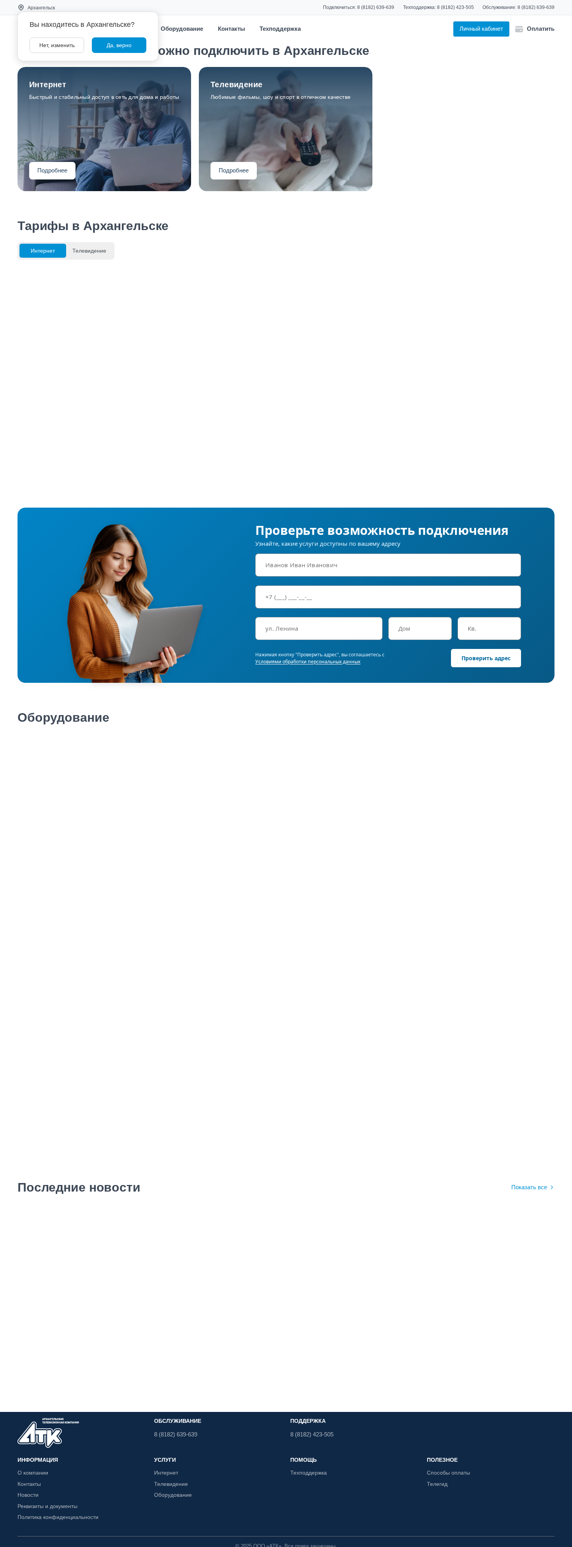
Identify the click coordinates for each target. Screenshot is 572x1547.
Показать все (529, 1187)
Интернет (166, 1473)
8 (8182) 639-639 (375, 7)
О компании (33, 1473)
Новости (28, 1495)
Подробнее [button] (52, 170)
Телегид (437, 1484)
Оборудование (182, 28)
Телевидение (171, 1484)
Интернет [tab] (43, 251)
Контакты (231, 28)
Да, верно (119, 45)
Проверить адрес (486, 658)
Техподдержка (280, 28)
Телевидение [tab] (89, 251)
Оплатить (540, 28)
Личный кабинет (481, 28)
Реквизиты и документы (47, 1506)
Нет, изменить (57, 45)
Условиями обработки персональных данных (307, 661)
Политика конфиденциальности (58, 1517)
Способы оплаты (448, 1473)
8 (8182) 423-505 (455, 7)
